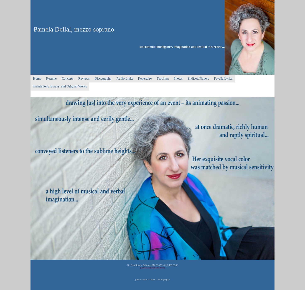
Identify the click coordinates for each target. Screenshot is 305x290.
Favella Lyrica (223, 78)
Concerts (67, 78)
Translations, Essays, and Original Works (60, 86)
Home (37, 78)
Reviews (84, 78)
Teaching (163, 78)
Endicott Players (198, 78)
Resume (51, 78)
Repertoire (145, 78)
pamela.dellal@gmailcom (152, 267)
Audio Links (124, 78)
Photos (178, 78)
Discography (103, 78)
